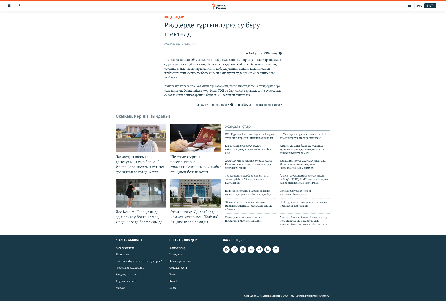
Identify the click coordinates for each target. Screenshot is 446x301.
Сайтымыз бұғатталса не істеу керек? (139, 261)
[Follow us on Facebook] (226, 249)
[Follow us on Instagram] (251, 249)
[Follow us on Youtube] (243, 249)
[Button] (251, 53)
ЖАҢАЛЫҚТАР (174, 17)
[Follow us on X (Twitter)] (234, 249)
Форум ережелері (126, 281)
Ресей (172, 274)
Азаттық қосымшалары (130, 268)
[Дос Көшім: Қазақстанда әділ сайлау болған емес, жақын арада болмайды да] (141, 193)
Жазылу (120, 287)
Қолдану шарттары (127, 274)
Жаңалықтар (177, 248)
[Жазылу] (275, 249)
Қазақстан (175, 254)
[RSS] (267, 249)
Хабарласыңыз (125, 248)
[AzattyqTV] (409, 6)
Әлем (172, 287)
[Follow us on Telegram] (259, 249)
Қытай (173, 281)
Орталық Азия (178, 268)
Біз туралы (122, 254)
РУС (419, 6)
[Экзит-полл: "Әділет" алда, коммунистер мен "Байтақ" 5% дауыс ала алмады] (195, 193)
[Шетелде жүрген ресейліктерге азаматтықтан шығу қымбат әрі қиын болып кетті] (195, 138)
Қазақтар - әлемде (180, 261)
